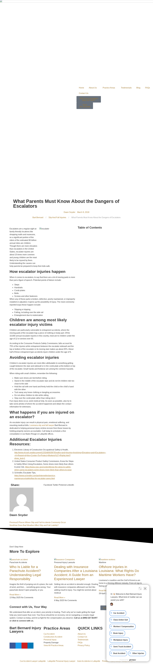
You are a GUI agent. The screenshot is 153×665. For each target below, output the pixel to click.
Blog (138, 88)
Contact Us (83, 93)
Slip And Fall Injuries (57, 217)
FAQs (147, 88)
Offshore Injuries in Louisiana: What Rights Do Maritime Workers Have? (119, 571)
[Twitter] (19, 646)
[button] (48, 485)
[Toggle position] (140, 588)
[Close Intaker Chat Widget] (145, 588)
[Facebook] (13, 646)
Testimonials (126, 88)
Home (81, 88)
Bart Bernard (38, 217)
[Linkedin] (30, 646)
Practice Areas (109, 88)
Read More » (15, 595)
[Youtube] (24, 646)
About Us (93, 88)
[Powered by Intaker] (132, 660)
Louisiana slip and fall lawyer (42, 425)
